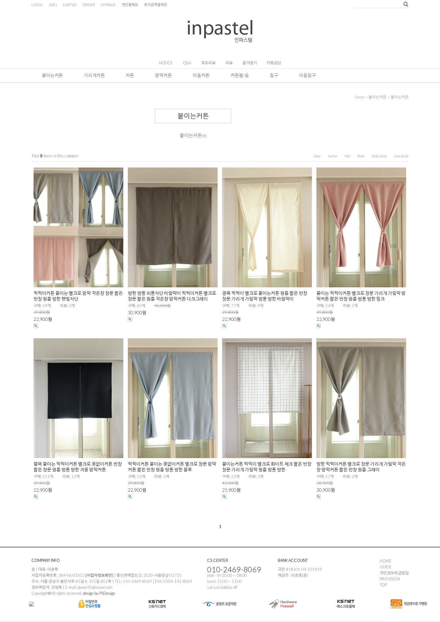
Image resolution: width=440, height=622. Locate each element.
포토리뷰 (208, 63)
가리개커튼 (94, 75)
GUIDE (386, 566)
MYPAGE (108, 4)
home (359, 97)
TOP (383, 584)
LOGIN (37, 4)
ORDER (89, 4)
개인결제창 (130, 4)
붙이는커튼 (52, 75)
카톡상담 (274, 63)
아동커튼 (201, 75)
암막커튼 (163, 75)
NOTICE (166, 63)
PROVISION (390, 578)
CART (70, 4)
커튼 (130, 75)
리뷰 (229, 63)
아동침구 (307, 75)
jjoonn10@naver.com (95, 587)
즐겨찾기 (249, 63)
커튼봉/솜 (239, 75)
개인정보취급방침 (394, 572)
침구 (274, 75)
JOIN (53, 4)
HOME (386, 560)
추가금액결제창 (155, 4)
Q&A (187, 63)
